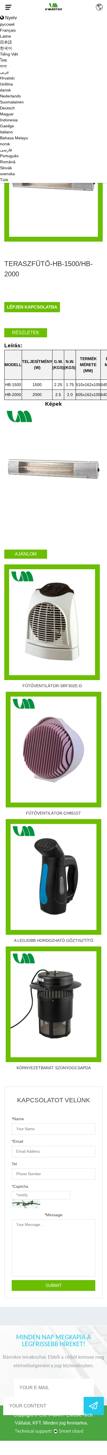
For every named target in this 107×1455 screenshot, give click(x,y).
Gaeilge (7, 126)
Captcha (20, 1186)
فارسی (6, 150)
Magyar (7, 114)
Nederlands (10, 96)
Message (53, 1215)
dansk (5, 90)
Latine (5, 36)
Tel (14, 1164)
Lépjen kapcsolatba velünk (32, 308)
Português (9, 156)
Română (7, 162)
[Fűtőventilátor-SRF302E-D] (52, 622)
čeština (6, 84)
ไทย (3, 60)
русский (7, 24)
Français (8, 30)
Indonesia (9, 120)
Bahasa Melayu (14, 138)
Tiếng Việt (9, 54)
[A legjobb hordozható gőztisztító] (53, 877)
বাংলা (3, 66)
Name (18, 1119)
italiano (6, 132)
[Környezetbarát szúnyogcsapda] (53, 1004)
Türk (4, 179)
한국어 (6, 48)
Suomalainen (12, 102)
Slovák (6, 168)
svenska (7, 174)
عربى (4, 72)
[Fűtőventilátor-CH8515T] (53, 749)
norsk (5, 144)
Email (17, 1141)
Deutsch (7, 108)
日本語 (6, 42)
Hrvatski (7, 78)
